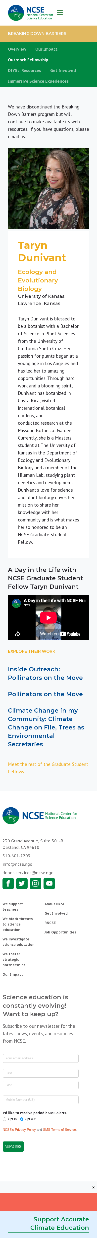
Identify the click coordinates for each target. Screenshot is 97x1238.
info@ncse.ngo (17, 864)
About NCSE (55, 904)
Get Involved (63, 70)
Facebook (8, 883)
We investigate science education (18, 942)
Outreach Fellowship (28, 59)
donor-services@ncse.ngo (27, 872)
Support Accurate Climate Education (59, 1223)
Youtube (49, 883)
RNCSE (50, 923)
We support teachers (12, 907)
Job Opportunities (60, 932)
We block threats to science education (17, 924)
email (13, 136)
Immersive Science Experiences (38, 81)
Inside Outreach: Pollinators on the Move (45, 673)
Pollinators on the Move (45, 694)
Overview (17, 49)
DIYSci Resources (24, 70)
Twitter (22, 883)
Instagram (35, 883)
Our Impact (46, 49)
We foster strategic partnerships (14, 959)
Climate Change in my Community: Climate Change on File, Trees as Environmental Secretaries (46, 727)
